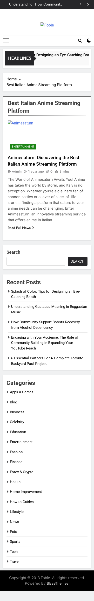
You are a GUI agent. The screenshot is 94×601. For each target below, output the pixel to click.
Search (13, 252)
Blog (13, 402)
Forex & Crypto (22, 472)
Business (17, 412)
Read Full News (19, 227)
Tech (14, 551)
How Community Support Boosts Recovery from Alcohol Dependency (48, 4)
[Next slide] (88, 4)
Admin (17, 171)
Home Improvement (26, 492)
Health (15, 482)
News (14, 522)
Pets (13, 532)
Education (18, 432)
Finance (16, 462)
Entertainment (23, 146)
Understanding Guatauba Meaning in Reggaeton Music (18, 4)
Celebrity (17, 422)
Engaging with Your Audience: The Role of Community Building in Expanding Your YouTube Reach (44, 342)
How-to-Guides (22, 502)
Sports (15, 541)
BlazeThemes (57, 583)
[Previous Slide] (80, 4)
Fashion (16, 452)
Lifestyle (17, 512)
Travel (15, 561)
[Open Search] (80, 41)
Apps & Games (22, 392)
